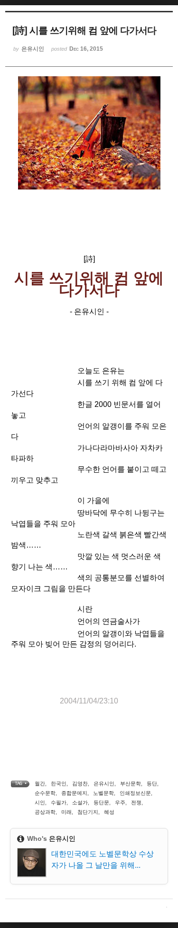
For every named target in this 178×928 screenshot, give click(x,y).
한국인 (58, 783)
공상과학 (45, 812)
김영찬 (80, 783)
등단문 (101, 802)
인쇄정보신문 (135, 793)
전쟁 (136, 802)
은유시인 (104, 783)
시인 (40, 802)
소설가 (80, 802)
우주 (120, 802)
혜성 (109, 812)
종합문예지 (74, 793)
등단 (152, 783)
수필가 (58, 802)
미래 (66, 812)
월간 (40, 783)
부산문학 (130, 783)
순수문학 (45, 793)
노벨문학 (103, 793)
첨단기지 (87, 812)
